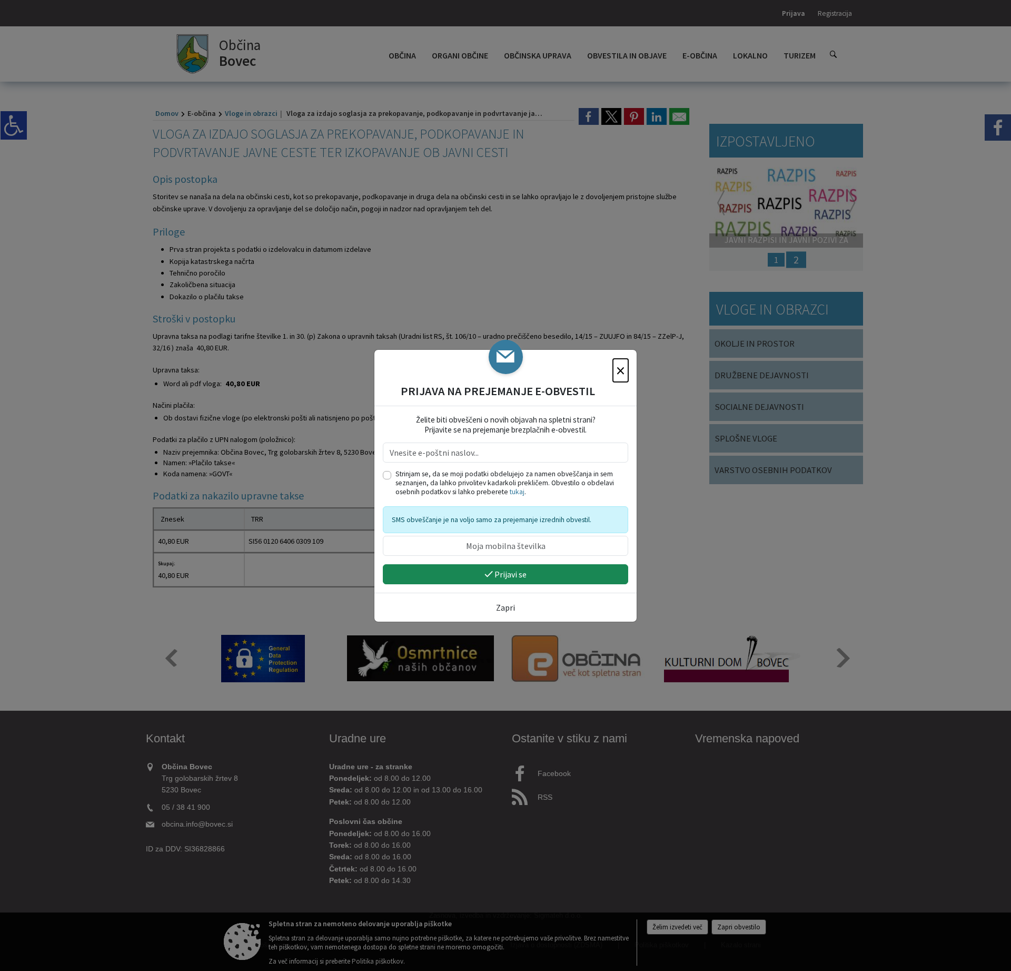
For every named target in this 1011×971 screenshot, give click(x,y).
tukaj (517, 491)
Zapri (505, 607)
